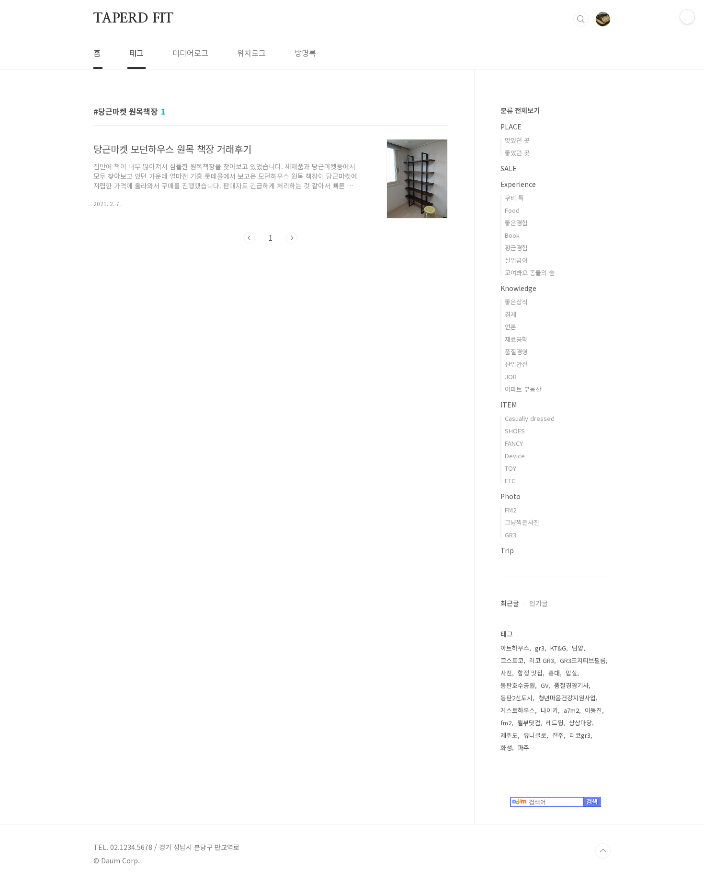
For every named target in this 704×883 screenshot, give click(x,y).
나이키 (549, 710)
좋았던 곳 (517, 152)
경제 (510, 314)
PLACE (511, 126)
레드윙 (554, 722)
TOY (510, 468)
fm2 (505, 722)
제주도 (509, 735)
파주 (523, 747)
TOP (603, 851)
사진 (506, 672)
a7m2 (571, 710)
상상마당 (580, 722)
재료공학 (516, 339)
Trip (507, 550)
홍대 (554, 672)
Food (512, 210)
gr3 (540, 647)
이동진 (593, 710)
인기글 (538, 603)
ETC (510, 480)
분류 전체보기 (520, 110)
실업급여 (516, 260)
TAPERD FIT (133, 18)
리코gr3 (579, 735)
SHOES (515, 430)
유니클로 (534, 735)
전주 (558, 735)
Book (512, 235)
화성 (506, 747)
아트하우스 (514, 647)
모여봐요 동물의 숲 (530, 272)
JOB (511, 376)
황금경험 (516, 247)
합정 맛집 (530, 672)
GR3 (510, 534)
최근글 (509, 603)
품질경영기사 (571, 685)
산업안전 (516, 364)
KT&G (558, 647)
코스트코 (511, 660)
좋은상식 (516, 301)
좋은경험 (516, 222)
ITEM (508, 404)
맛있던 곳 (517, 140)
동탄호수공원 (517, 685)
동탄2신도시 (516, 697)
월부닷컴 (528, 722)
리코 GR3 (541, 660)
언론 (510, 326)
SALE (508, 168)
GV (544, 685)
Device (515, 455)
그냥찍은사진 (522, 522)
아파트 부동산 (523, 389)
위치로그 (251, 52)
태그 (136, 52)
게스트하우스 (517, 710)
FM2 (510, 509)
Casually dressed (530, 418)
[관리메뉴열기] (687, 17)
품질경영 (516, 351)
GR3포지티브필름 (583, 660)
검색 (581, 19)
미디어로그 (190, 52)
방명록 (305, 52)
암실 (571, 672)
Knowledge (518, 288)
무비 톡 (514, 197)
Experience (518, 184)
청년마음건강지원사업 (567, 697)
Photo (510, 496)
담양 (577, 647)
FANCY (514, 443)
